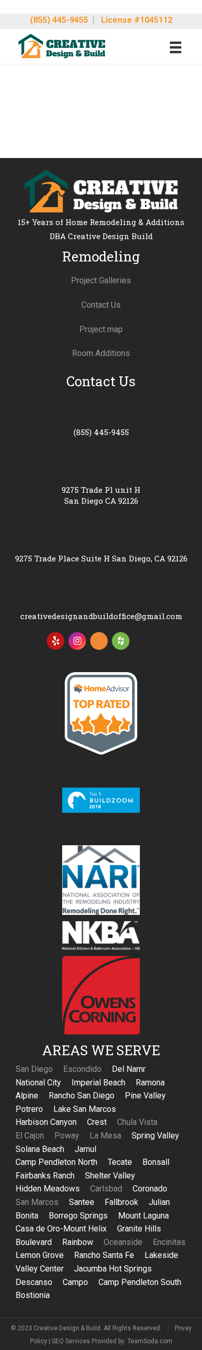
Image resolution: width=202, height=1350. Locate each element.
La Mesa (105, 1136)
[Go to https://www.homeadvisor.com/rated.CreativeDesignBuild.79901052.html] (99, 643)
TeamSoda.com (149, 1341)
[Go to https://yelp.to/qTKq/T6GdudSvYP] (55, 641)
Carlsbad (106, 1189)
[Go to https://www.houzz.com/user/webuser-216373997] (120, 641)
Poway (66, 1136)
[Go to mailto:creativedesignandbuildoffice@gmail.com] (101, 603)
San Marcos (37, 1202)
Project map (101, 329)
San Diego (34, 1069)
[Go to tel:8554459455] (101, 419)
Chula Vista (137, 1122)
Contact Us (101, 305)
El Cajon (30, 1136)
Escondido (82, 1069)
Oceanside (123, 1242)
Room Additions (101, 353)
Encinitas (169, 1242)
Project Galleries (101, 280)
